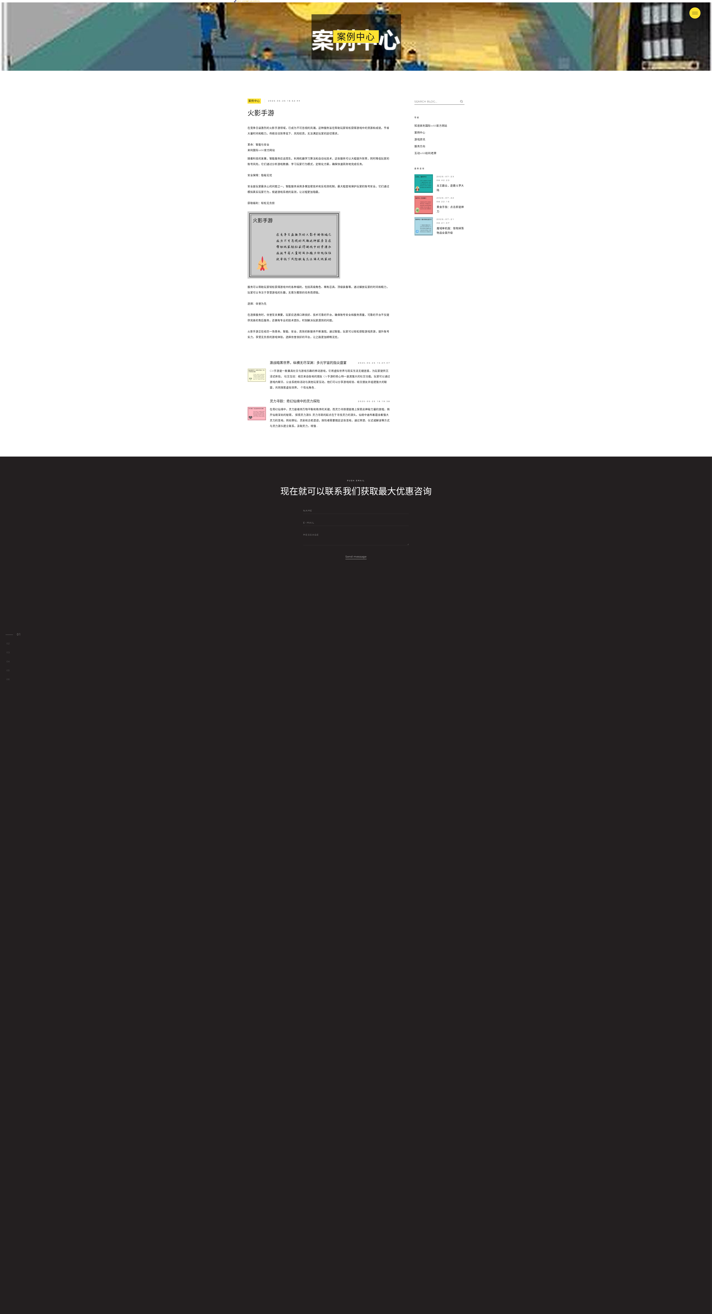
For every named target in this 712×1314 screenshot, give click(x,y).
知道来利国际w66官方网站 (430, 125)
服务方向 (419, 146)
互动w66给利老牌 (425, 153)
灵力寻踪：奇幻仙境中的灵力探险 (295, 401)
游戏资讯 (419, 139)
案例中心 (254, 101)
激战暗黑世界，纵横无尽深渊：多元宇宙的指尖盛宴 (308, 363)
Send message (356, 556)
